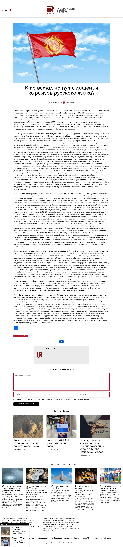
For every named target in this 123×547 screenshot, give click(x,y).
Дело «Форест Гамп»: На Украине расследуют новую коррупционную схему (36, 489)
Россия (17, 336)
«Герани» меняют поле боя (59, 487)
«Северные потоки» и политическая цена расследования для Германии (12, 489)
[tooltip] (10, 9)
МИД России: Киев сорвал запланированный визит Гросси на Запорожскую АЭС (84, 490)
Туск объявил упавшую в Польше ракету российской (27, 443)
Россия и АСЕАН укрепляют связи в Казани (59, 443)
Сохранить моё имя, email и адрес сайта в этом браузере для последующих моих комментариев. (52, 399)
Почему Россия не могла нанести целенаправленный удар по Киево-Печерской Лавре (93, 446)
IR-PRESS (71, 102)
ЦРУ (25, 336)
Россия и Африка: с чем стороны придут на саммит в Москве (110, 488)
